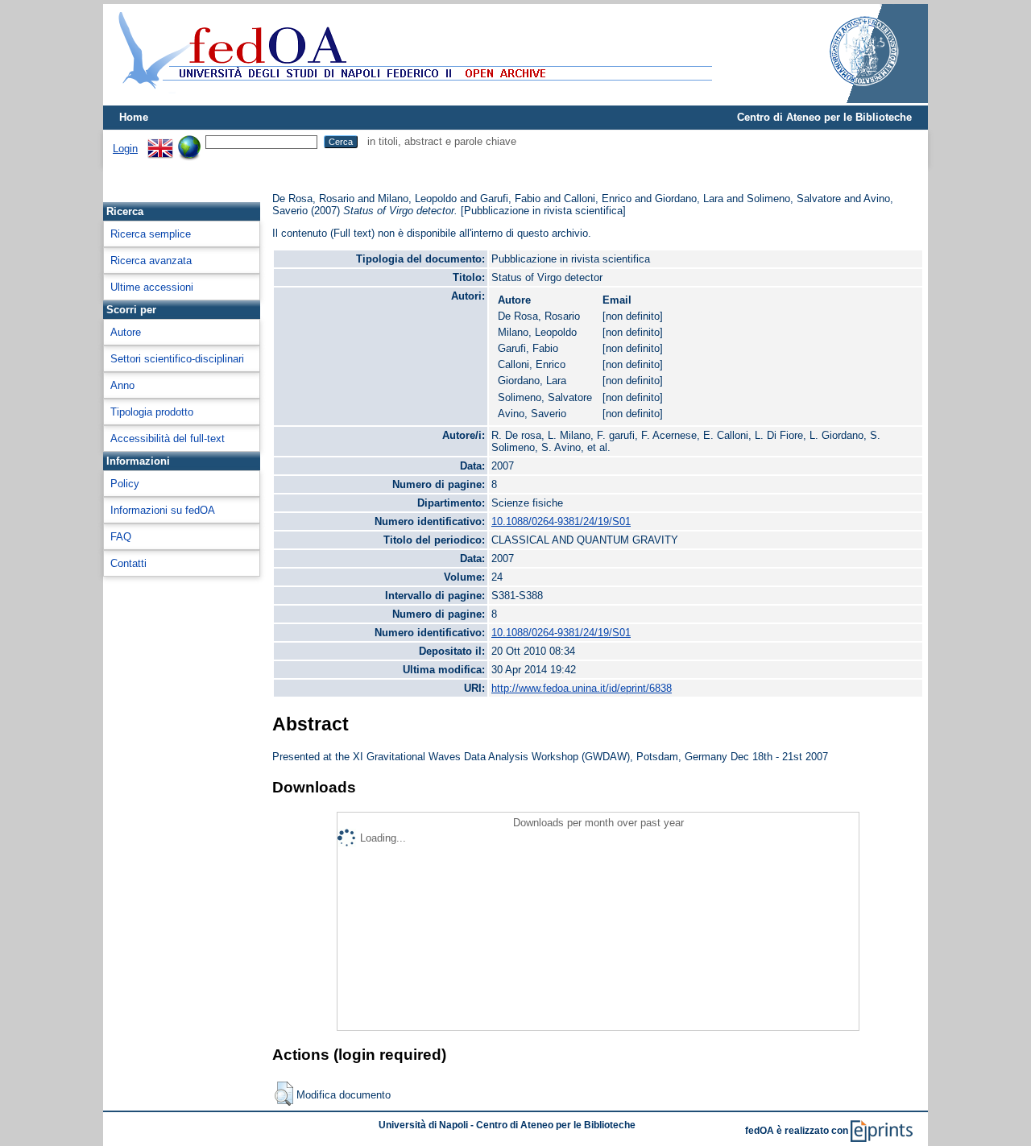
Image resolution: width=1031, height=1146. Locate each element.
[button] (284, 1094)
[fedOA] (411, 99)
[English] (160, 141)
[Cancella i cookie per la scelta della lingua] (189, 141)
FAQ (120, 537)
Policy (124, 484)
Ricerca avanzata (151, 260)
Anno (122, 385)
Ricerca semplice (150, 234)
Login (125, 149)
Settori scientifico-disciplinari (177, 359)
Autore (125, 332)
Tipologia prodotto (151, 412)
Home (133, 117)
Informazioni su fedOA (162, 510)
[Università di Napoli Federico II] (847, 99)
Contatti (128, 563)
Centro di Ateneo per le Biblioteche (824, 117)
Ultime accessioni (151, 287)
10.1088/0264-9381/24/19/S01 (561, 521)
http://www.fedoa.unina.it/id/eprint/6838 (581, 688)
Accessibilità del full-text (167, 438)
